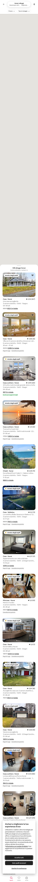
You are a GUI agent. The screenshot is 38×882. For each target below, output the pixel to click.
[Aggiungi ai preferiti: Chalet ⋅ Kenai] (32, 447)
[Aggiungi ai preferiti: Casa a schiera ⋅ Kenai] (32, 359)
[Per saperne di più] (27, 270)
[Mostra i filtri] (34, 4)
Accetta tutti (19, 858)
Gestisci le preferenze (19, 868)
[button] (12, 308)
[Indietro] (4, 4)
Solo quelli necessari (19, 863)
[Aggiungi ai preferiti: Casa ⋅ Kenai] (32, 275)
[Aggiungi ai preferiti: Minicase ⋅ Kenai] (32, 576)
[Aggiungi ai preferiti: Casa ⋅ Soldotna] (32, 488)
